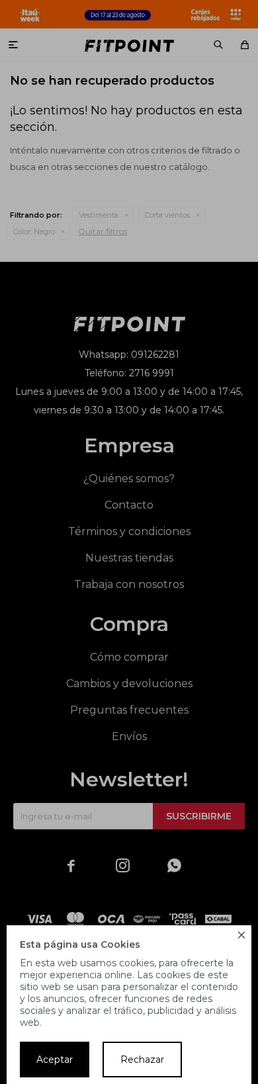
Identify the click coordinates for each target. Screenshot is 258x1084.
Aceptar (54, 1059)
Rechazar (142, 1059)
